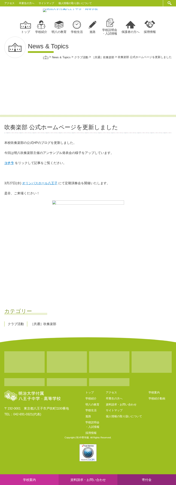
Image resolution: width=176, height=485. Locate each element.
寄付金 (147, 480)
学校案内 (154, 392)
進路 (93, 32)
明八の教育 (59, 32)
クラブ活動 (16, 324)
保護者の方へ (130, 32)
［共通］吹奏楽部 (43, 324)
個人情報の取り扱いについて (75, 3)
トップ (25, 32)
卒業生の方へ (26, 3)
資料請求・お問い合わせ (121, 404)
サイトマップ (46, 3)
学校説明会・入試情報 (109, 31)
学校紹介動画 (157, 398)
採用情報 (150, 32)
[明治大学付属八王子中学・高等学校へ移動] (45, 57)
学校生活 (77, 32)
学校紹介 (41, 32)
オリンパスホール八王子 (40, 183)
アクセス (9, 3)
